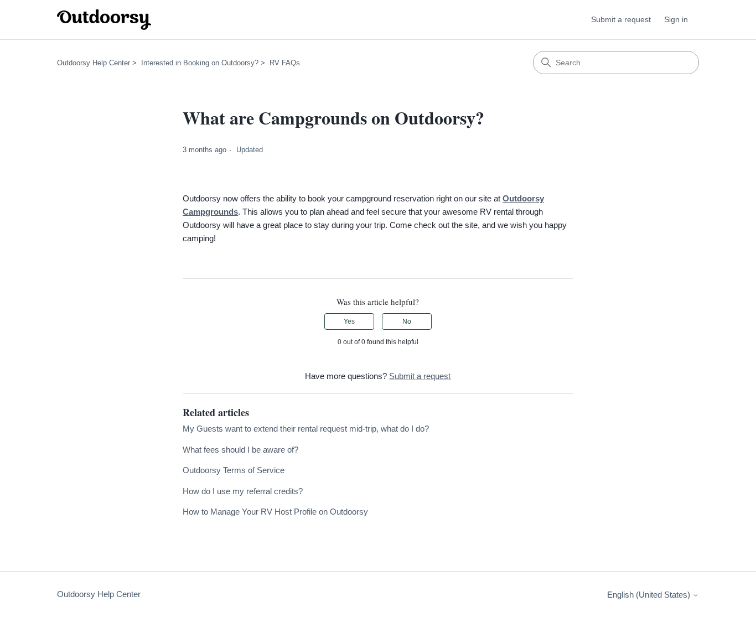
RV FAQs (285, 63)
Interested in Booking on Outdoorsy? (199, 63)
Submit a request (621, 19)
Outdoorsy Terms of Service (233, 470)
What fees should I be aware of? (240, 449)
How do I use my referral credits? (243, 491)
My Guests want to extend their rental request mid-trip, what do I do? (306, 428)
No (406, 321)
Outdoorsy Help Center (93, 63)
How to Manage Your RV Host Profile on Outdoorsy (275, 511)
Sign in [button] (676, 19)
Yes (349, 321)
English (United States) (649, 594)
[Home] (104, 19)
